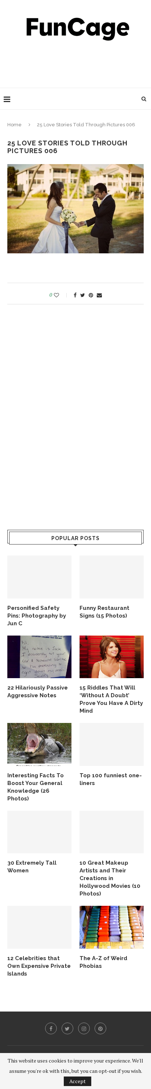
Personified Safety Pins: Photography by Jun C (36, 616)
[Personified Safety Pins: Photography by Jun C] (39, 577)
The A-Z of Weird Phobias (103, 962)
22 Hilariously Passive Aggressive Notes (37, 691)
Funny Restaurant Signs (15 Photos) (104, 612)
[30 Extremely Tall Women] (39, 832)
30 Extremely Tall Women (31, 867)
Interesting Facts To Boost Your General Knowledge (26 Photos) (35, 787)
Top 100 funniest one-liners (111, 779)
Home (14, 124)
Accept (77, 1081)
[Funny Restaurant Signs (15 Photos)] (112, 577)
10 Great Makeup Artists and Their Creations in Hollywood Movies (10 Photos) (110, 878)
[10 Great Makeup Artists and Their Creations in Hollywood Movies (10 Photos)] (112, 832)
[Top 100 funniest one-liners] (112, 744)
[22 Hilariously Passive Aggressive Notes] (39, 657)
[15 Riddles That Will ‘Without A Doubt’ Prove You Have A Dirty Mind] (112, 657)
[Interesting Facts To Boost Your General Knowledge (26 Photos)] (39, 744)
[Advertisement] (77, 62)
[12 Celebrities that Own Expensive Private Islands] (39, 927)
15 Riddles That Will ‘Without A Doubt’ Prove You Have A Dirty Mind (111, 699)
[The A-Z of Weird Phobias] (112, 927)
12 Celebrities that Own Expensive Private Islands (39, 966)
